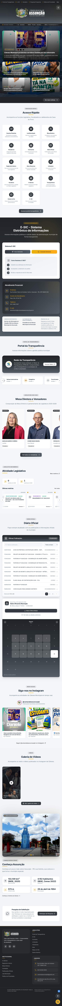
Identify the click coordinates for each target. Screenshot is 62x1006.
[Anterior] (2, 380)
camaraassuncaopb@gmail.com (45, 974)
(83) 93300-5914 (42, 970)
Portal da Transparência (38, 934)
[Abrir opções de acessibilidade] (58, 996)
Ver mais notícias (50, 100)
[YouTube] (14, 946)
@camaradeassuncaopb (31, 702)
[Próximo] (59, 380)
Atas (33, 947)
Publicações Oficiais (7, 971)
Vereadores (35, 944)
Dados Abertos (36, 952)
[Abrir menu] (58, 8)
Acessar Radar (49, 364)
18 (23, 653)
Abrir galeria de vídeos (31, 803)
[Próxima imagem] (57, 835)
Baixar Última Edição (32, 610)
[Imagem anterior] (4, 835)
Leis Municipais (6, 973)
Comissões (5, 968)
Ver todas (57, 488)
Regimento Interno (7, 963)
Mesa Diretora (6, 966)
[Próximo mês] (57, 622)
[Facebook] (5, 946)
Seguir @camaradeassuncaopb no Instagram (30, 743)
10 (15, 646)
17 (15, 653)
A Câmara (5, 960)
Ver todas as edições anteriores (32, 615)
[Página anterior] (43, 593)
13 (38, 646)
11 (23, 646)
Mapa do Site (35, 949)
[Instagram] (9, 946)
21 (46, 653)
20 (38, 653)
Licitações (35, 942)
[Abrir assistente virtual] (58, 1002)
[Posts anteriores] (3, 723)
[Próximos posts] (58, 723)
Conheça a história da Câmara (10, 895)
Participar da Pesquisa (46, 913)
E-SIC (33, 937)
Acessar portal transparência (30, 211)
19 (30, 653)
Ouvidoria (34, 939)
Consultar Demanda (45, 251)
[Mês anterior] (5, 622)
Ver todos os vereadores (29, 455)
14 (46, 646)
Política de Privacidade (8, 976)
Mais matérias (54, 473)
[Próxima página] (56, 593)
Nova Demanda (18, 251)
